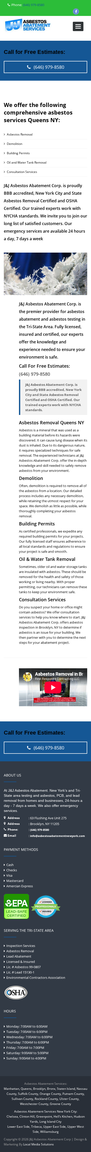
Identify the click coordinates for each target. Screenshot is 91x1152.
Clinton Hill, (27, 1116)
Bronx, (51, 1089)
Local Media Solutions (38, 1144)
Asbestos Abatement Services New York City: (45, 1111)
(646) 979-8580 (33, 5)
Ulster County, (69, 1099)
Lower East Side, (18, 1126)
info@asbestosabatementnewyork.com (57, 836)
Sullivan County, (23, 1099)
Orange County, (51, 1094)
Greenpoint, (44, 1116)
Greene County (60, 1104)
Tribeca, (36, 1126)
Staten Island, (66, 1089)
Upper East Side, (54, 1126)
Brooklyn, (39, 1089)
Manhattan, (12, 1089)
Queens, (26, 1089)
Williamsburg (49, 1131)
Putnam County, (73, 1094)
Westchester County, (34, 1104)
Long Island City (50, 1121)
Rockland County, (47, 1099)
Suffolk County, (28, 1094)
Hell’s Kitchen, (63, 1116)
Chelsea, (13, 1116)
